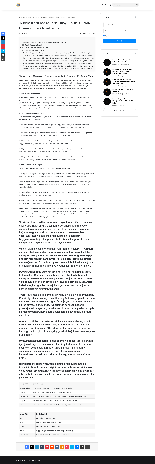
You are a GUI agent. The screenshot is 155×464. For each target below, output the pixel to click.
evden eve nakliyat (34, 460)
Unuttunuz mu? (129, 31)
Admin (115, 64)
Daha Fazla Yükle (119, 111)
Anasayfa (23, 17)
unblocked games (21, 460)
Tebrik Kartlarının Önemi (33, 45)
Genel (30, 17)
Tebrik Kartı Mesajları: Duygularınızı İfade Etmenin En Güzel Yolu (44, 42)
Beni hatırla (109, 36)
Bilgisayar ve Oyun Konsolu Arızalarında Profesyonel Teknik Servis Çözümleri (123, 81)
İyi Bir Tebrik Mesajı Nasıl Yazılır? (36, 47)
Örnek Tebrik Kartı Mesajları (35, 50)
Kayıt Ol (119, 41)
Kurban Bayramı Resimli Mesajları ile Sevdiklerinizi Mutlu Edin (123, 101)
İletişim (104, 5)
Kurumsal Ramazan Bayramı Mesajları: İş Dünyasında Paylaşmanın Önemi (122, 71)
